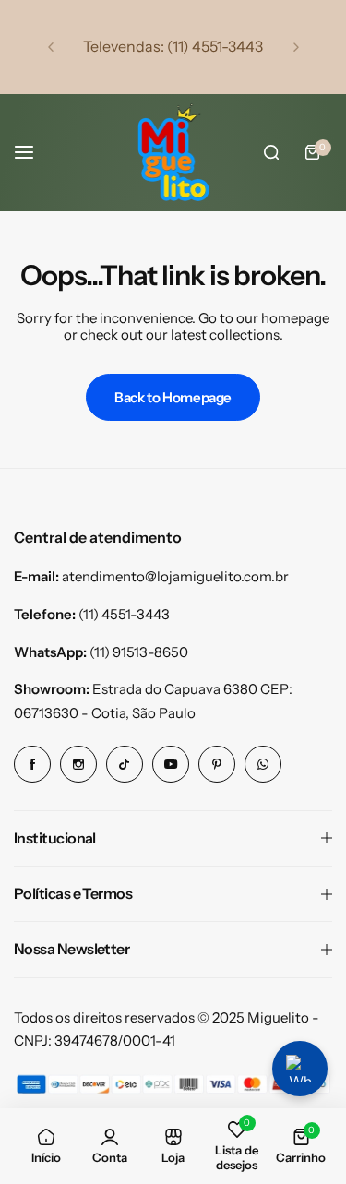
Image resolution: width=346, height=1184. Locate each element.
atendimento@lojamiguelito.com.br (175, 576)
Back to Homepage (173, 397)
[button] (51, 47)
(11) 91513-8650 (138, 652)
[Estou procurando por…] (271, 152)
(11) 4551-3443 (124, 614)
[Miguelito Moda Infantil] (173, 152)
